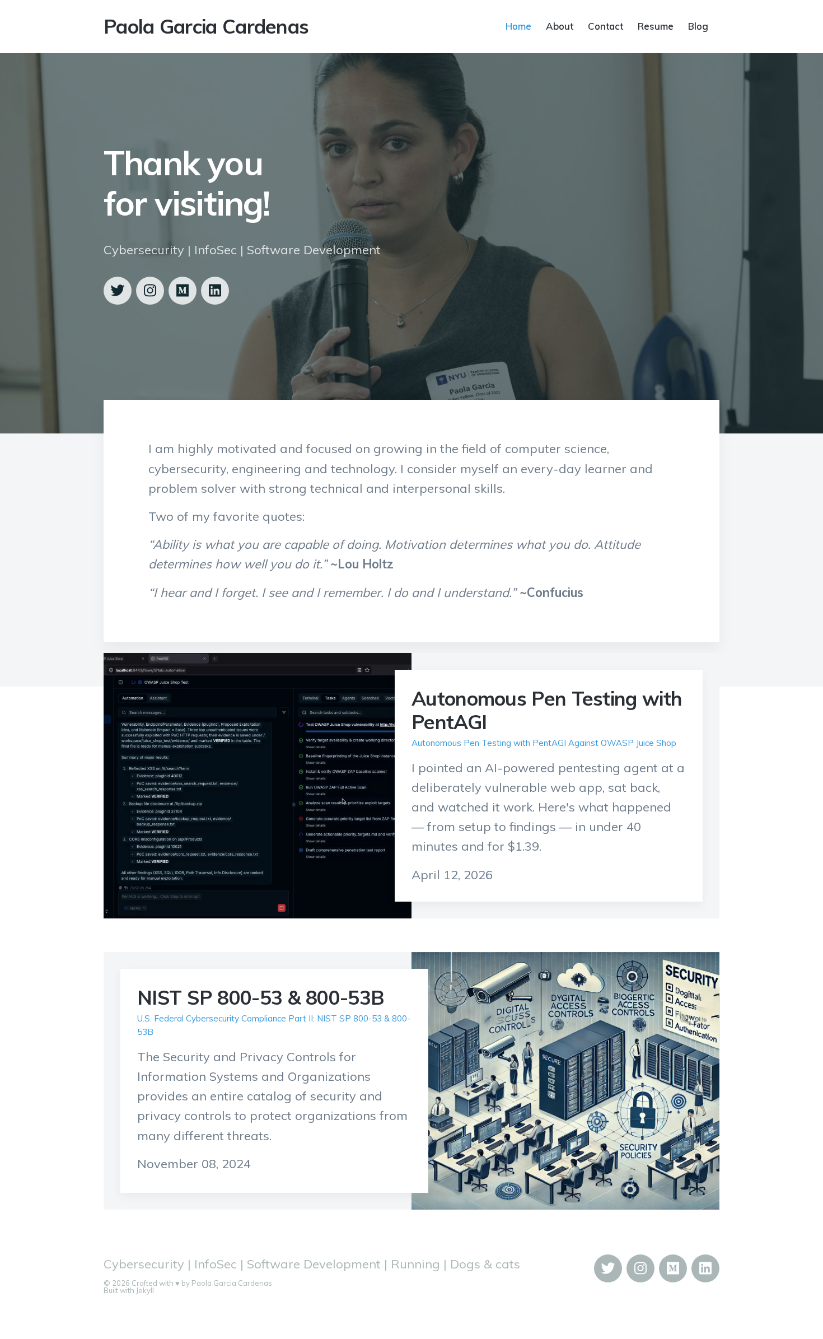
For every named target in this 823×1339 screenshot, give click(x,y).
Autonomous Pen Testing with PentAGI (547, 710)
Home (518, 25)
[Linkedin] (215, 291)
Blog (698, 25)
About (559, 25)
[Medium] (183, 291)
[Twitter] (118, 291)
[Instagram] (150, 291)
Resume (656, 25)
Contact (605, 25)
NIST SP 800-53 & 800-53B (260, 997)
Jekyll (145, 1290)
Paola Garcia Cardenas (206, 26)
